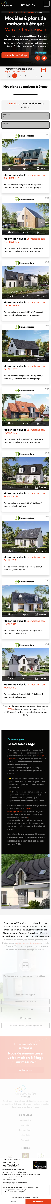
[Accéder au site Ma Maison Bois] (9, 1156)
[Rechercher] (23, 4)
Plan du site (26, 1140)
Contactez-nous (25, 1070)
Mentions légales (25, 1130)
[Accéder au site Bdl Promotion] (25, 1156)
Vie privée (25, 1135)
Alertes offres (25, 1120)
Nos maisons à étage (15, 55)
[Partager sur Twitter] (44, 58)
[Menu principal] (47, 4)
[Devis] (33, 4)
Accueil (12, 12)
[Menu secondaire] (43, 70)
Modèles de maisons (26, 12)
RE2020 (10, 709)
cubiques (29, 808)
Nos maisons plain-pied (25, 1001)
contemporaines (14, 811)
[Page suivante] (41, 75)
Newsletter (25, 1125)
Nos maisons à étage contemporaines (25, 1025)
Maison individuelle (25, 176)
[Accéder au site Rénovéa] (41, 1156)
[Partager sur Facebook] (37, 58)
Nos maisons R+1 (25, 1009)
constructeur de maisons (28, 943)
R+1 (28, 817)
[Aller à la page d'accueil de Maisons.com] (6, 4)
